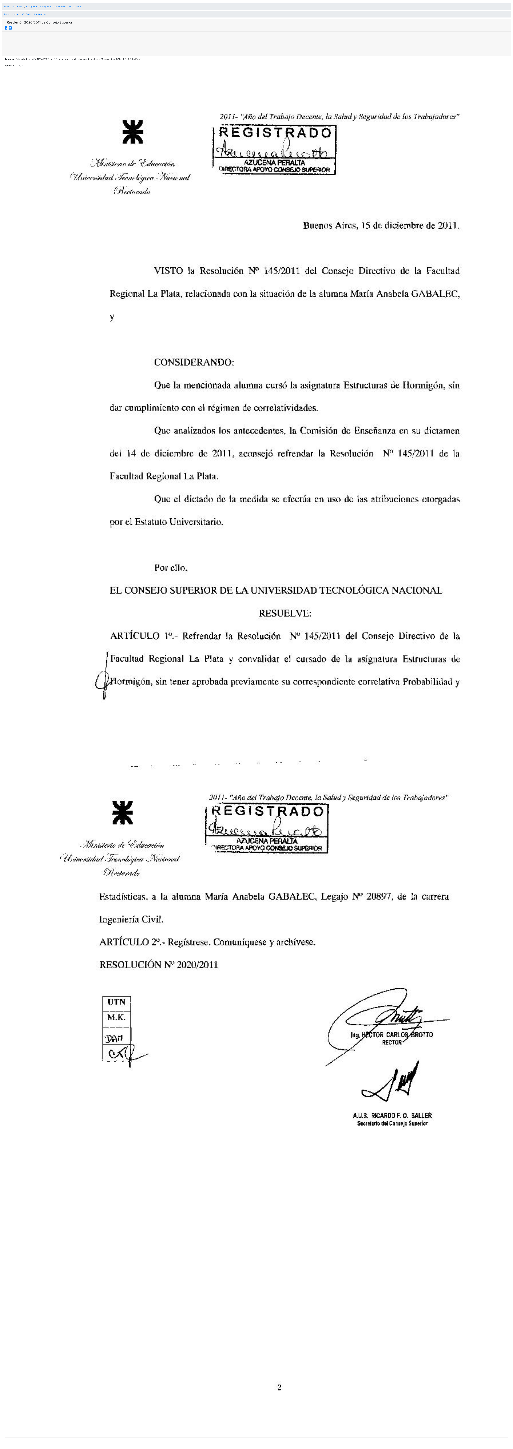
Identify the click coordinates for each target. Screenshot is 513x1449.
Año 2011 (26, 14)
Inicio (6, 6)
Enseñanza (17, 6)
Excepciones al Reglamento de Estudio (46, 6)
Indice (15, 14)
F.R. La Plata (75, 6)
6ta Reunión (40, 14)
